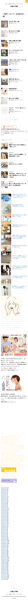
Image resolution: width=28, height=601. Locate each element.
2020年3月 (3, 536)
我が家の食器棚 (8, 458)
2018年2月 (3, 572)
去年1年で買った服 (14, 21)
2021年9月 (3, 510)
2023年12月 (4, 496)
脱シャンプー (12, 463)
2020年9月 (3, 527)
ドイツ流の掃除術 (19, 446)
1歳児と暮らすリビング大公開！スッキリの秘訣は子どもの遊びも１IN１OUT (19, 237)
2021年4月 (3, 517)
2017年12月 (4, 575)
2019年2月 (3, 555)
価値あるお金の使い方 (14, 53)
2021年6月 (3, 514)
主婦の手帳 (14, 6)
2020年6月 (3, 532)
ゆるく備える (15, 438)
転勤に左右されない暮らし (19, 465)
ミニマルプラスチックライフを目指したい (10, 450)
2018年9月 (3, 562)
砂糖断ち (21, 460)
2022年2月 (3, 504)
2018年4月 (3, 569)
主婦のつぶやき (19, 80)
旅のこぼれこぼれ (13, 64)
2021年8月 (3, 512)
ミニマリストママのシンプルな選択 (17, 448)
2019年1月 (3, 556)
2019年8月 (3, 546)
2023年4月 (3, 499)
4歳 (11, 436)
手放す (16, 82)
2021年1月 (3, 522)
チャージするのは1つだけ (16, 50)
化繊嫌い (13, 453)
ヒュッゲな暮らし (5, 448)
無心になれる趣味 (14, 98)
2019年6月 (3, 549)
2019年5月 (3, 550)
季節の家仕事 (18, 455)
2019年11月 (4, 542)
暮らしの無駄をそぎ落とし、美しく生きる (14, 594)
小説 (2, 458)
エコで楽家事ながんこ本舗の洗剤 (8, 443)
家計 (17, 51)
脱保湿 (18, 463)
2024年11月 (4, 490)
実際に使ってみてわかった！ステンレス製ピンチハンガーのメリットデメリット (19, 196)
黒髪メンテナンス (14, 69)
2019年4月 (3, 552)
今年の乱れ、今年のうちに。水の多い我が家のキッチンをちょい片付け (17, 175)
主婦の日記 (18, 111)
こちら (16, 370)
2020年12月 (4, 523)
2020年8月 (3, 529)
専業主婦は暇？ (13, 88)
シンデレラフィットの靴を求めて (8, 446)
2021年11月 (4, 507)
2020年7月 (3, 530)
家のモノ (24, 455)
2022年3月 (3, 503)
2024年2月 (3, 493)
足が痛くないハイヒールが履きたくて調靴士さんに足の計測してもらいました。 (19, 267)
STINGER (14, 598)
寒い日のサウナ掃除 (14, 31)
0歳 (2, 436)
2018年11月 (4, 559)
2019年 (6, 10)
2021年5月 (3, 516)
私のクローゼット (5, 463)
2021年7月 (3, 513)
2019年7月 (3, 547)
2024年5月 (3, 492)
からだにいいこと (13, 43)
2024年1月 (3, 494)
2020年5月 (3, 533)
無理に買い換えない (14, 79)
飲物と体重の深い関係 (15, 40)
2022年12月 (4, 500)
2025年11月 (4, 489)
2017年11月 (4, 576)
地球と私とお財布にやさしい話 (8, 455)
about (14, 588)
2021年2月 (3, 520)
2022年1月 (3, 506)
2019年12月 (4, 540)
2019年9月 (3, 545)
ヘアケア (18, 71)
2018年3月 (3, 570)
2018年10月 (4, 560)
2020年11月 (4, 524)
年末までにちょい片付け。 (16, 164)
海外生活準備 (4, 460)
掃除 (17, 32)
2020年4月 (3, 535)
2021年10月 (4, 509)
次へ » (16, 119)
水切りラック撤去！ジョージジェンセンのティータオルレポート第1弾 (19, 257)
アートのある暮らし (6, 441)
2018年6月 (3, 566)
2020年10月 (4, 526)
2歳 (8, 436)
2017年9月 (3, 579)
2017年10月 (4, 577)
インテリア (12, 82)
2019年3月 (3, 553)
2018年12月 (4, 557)
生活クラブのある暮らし (13, 460)
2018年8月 (3, 563)
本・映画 (18, 42)
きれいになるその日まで (6, 438)
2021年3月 (3, 519)
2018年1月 (3, 573)
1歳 (5, 436)
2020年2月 (3, 537)
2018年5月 (3, 567)
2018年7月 (3, 565)
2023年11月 (4, 497)
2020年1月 (3, 539)
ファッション (19, 23)
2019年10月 (4, 543)
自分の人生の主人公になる (7, 465)
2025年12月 (4, 487)
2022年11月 (4, 502)
